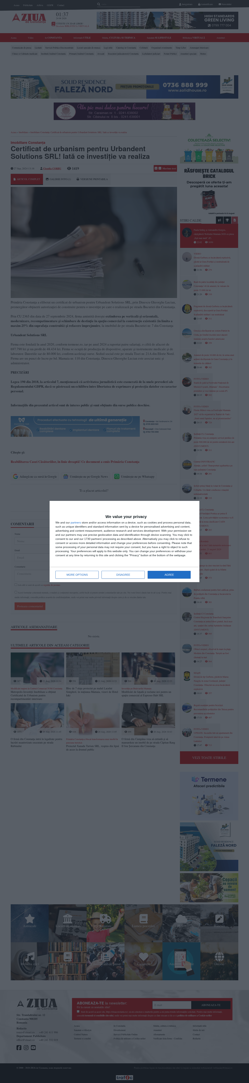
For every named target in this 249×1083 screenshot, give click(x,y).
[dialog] (124, 541)
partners (76, 522)
